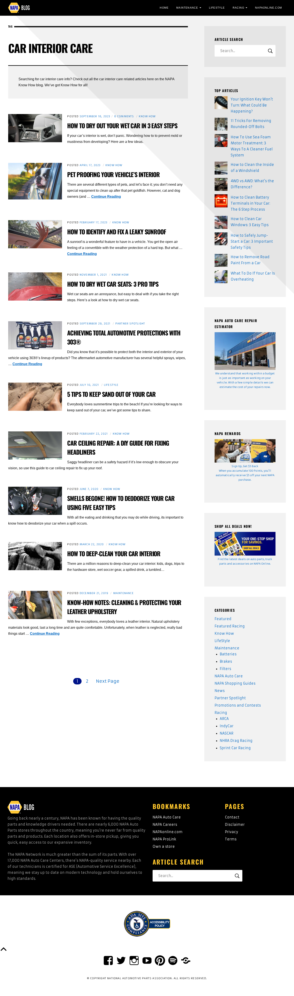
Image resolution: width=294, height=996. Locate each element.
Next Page (107, 681)
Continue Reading (106, 196)
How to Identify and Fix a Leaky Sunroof (116, 231)
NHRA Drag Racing (236, 740)
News (220, 691)
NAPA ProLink (164, 839)
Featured (223, 619)
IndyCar (227, 726)
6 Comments (124, 116)
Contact (232, 817)
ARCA (224, 719)
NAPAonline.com (168, 832)
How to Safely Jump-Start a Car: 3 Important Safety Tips (252, 241)
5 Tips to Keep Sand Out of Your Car (111, 394)
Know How (147, 116)
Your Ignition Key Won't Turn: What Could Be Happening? (252, 105)
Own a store (164, 846)
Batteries (228, 654)
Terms (231, 839)
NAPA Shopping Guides (235, 683)
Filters (225, 669)
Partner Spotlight (130, 323)
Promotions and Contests (238, 705)
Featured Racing (230, 626)
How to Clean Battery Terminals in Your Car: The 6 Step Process (250, 203)
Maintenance (187, 7)
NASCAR (226, 733)
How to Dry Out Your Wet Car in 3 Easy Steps (122, 125)
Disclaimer (235, 824)
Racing (238, 7)
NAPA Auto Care (229, 676)
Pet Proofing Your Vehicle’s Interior (113, 174)
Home (164, 7)
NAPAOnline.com (268, 7)
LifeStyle (217, 7)
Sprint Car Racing (235, 748)
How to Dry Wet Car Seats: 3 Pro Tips (112, 283)
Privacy (231, 832)
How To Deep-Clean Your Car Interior (113, 553)
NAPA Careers (165, 824)
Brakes (226, 661)
